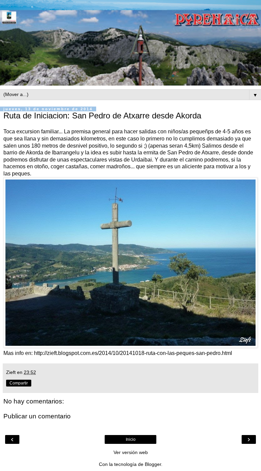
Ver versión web (131, 452)
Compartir (19, 383)
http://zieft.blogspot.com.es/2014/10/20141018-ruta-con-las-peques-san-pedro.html (133, 353)
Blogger (153, 464)
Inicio (131, 439)
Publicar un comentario (37, 416)
